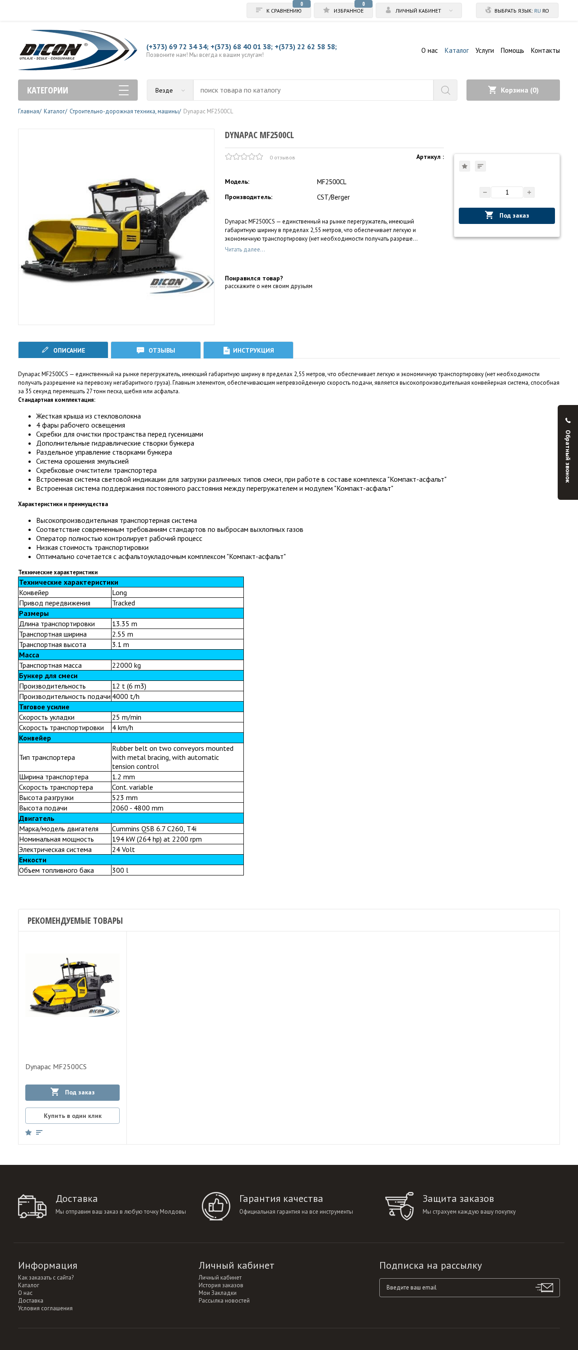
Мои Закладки (218, 1293)
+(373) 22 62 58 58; (306, 46)
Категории (47, 90)
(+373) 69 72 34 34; (177, 46)
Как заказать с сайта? (46, 1277)
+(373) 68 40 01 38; (241, 46)
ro (545, 10)
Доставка (30, 1300)
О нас (429, 50)
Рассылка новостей (224, 1300)
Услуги (484, 50)
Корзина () (520, 89)
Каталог (457, 50)
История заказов (221, 1285)
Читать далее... (245, 249)
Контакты (545, 50)
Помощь (512, 50)
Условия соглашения (45, 1308)
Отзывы (161, 350)
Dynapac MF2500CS (56, 1066)
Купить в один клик (73, 1116)
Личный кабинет (220, 1277)
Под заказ (513, 215)
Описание (68, 350)
